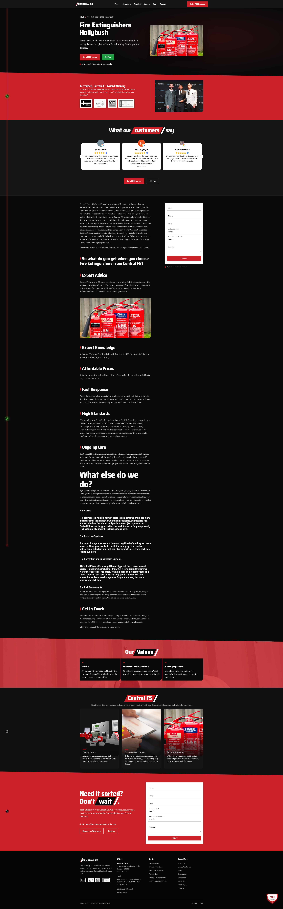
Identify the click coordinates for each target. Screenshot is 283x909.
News (155, 4)
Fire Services (154, 863)
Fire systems (89, 752)
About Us (181, 863)
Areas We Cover (184, 867)
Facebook (182, 877)
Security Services (155, 867)
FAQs (180, 870)
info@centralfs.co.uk (125, 889)
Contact (163, 4)
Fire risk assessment (135, 752)
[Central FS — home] (84, 4)
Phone (170, 216)
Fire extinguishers (176, 752)
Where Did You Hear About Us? (175, 237)
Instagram (182, 874)
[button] (201, 156)
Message (171, 247)
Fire (116, 4)
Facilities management (157, 881)
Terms (201, 903)
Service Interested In (173, 229)
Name (170, 208)
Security (126, 4)
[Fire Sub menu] (119, 4)
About (146, 4)
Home (82, 17)
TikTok (181, 888)
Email (170, 224)
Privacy (194, 903)
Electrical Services (156, 870)
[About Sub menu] (149, 4)
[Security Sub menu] (130, 4)
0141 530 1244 (122, 871)
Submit (184, 258)
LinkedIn (182, 881)
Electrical (137, 4)
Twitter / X (182, 885)
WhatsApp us (122, 893)
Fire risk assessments (157, 877)
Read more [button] (101, 166)
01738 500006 (122, 884)
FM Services (153, 874)
